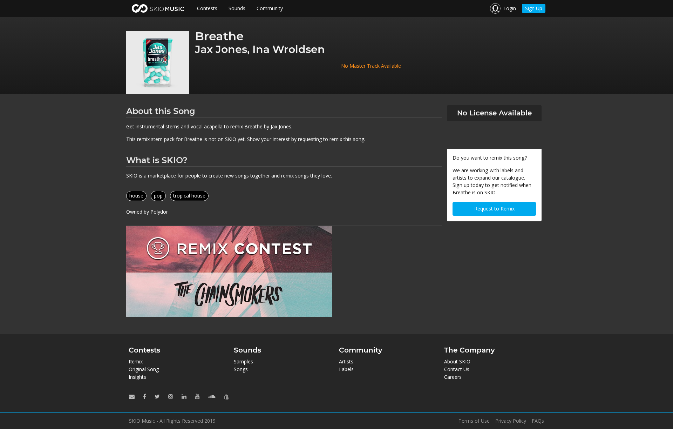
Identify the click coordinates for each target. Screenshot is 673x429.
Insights (137, 377)
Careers (453, 377)
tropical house (189, 195)
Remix (136, 361)
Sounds (237, 8)
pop (158, 195)
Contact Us (456, 369)
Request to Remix (494, 208)
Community (270, 8)
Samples (243, 361)
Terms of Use (474, 420)
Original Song (144, 369)
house (136, 195)
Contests (207, 8)
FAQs (538, 420)
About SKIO (457, 361)
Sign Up (533, 8)
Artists (346, 361)
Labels (346, 369)
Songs (241, 369)
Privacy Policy (510, 420)
